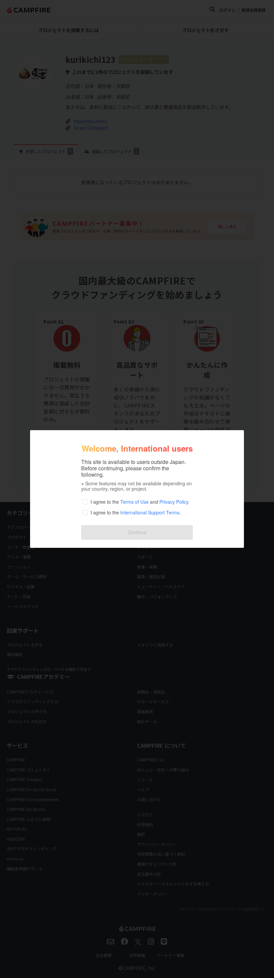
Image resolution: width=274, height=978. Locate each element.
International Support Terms (149, 512)
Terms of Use (134, 501)
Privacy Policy (173, 501)
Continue (137, 532)
